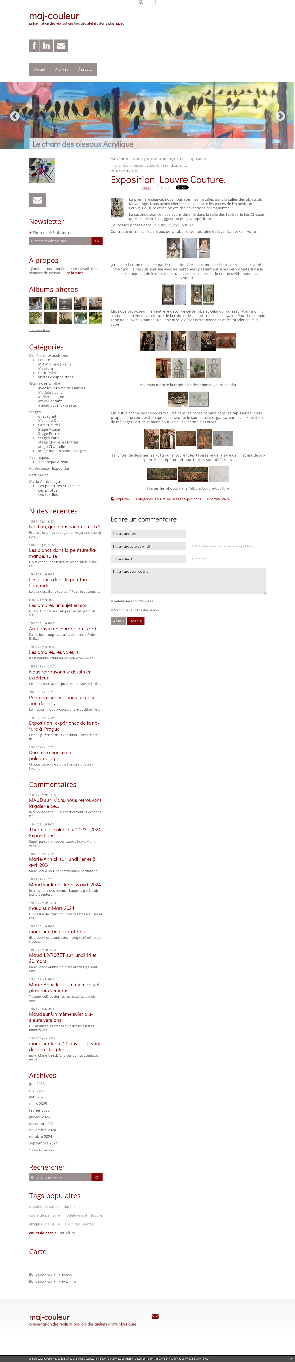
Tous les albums (39, 330)
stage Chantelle (51, 446)
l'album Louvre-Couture (173, 225)
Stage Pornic (49, 433)
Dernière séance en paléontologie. (50, 755)
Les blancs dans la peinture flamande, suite (63, 553)
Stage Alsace (49, 429)
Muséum (45, 368)
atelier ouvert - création (58, 405)
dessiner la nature (44, 1206)
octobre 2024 (40, 1136)
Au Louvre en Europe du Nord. (63, 628)
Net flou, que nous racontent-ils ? (65, 526)
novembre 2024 (42, 1130)
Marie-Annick (43, 859)
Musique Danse (51, 420)
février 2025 (39, 1110)
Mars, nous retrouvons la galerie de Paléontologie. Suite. (147, 159)
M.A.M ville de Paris (54, 364)
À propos (85, 69)
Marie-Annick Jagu (44, 481)
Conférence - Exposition (49, 468)
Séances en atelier (44, 383)
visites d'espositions (55, 377)
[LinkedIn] (46, 45)
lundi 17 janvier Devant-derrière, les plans (65, 1046)
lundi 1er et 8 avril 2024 (76, 884)
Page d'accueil (198, 159)
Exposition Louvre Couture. (168, 178)
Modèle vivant (50, 392)
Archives (61, 69)
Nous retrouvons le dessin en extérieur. (60, 674)
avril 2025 (37, 1097)
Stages (35, 411)
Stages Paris (48, 437)
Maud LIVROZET (47, 955)
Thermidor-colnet (48, 829)
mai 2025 (37, 1090)
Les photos (47, 490)
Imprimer (122, 499)
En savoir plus (200, 1358)
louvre (96, 1215)
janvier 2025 (39, 1117)
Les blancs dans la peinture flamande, (58, 582)
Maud (35, 884)
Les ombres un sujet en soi (57, 605)
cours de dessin (43, 1232)
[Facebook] (34, 45)
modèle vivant (75, 1215)
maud (35, 908)
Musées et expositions (48, 355)
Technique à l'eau (53, 461)
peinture (52, 1224)
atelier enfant (50, 401)
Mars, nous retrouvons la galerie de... (65, 803)
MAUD (36, 800)
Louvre (44, 359)
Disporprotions (68, 931)
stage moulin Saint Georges (62, 450)
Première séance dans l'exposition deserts (62, 700)
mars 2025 (38, 1104)
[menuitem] (39, 69)
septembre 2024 (43, 1143)
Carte (38, 1251)
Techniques (39, 457)
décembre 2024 (42, 1123)
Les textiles (48, 494)
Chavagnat (47, 416)
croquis (35, 1224)
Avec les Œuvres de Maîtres (61, 388)
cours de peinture (44, 1215)
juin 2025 (37, 1084)
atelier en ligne (51, 396)
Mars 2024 (63, 908)
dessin (69, 1206)
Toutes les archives (41, 1150)
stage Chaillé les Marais (58, 442)
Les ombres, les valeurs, (54, 652)
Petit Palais (48, 372)
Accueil (39, 69)
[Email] (61, 45)
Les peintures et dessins (59, 485)
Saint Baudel (49, 424)
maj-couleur (54, 14)
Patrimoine (38, 475)
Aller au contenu (14, 7)
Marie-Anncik (43, 984)
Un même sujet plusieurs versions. (64, 987)
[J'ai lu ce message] (291, 1358)
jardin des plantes (79, 1224)
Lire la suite (73, 272)
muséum (67, 1232)
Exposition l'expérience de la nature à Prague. (64, 725)
